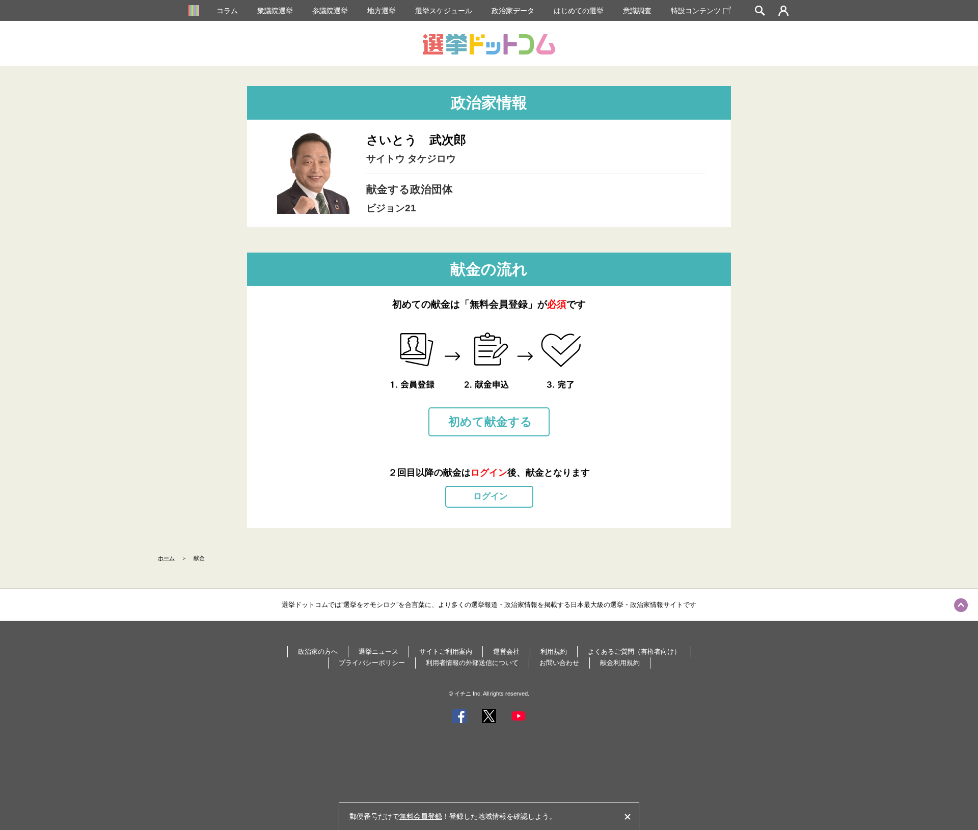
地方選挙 (381, 11)
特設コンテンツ (696, 11)
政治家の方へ (318, 651)
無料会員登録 (420, 816)
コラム (227, 11)
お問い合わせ (559, 663)
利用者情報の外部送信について (472, 663)
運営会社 (506, 651)
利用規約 (553, 651)
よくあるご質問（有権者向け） (634, 651)
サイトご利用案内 (445, 651)
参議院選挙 (330, 11)
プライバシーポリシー (372, 663)
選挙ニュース (378, 651)
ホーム (166, 558)
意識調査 (637, 11)
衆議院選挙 (275, 11)
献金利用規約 (620, 663)
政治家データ (513, 11)
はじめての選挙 (579, 11)
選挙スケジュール (443, 11)
